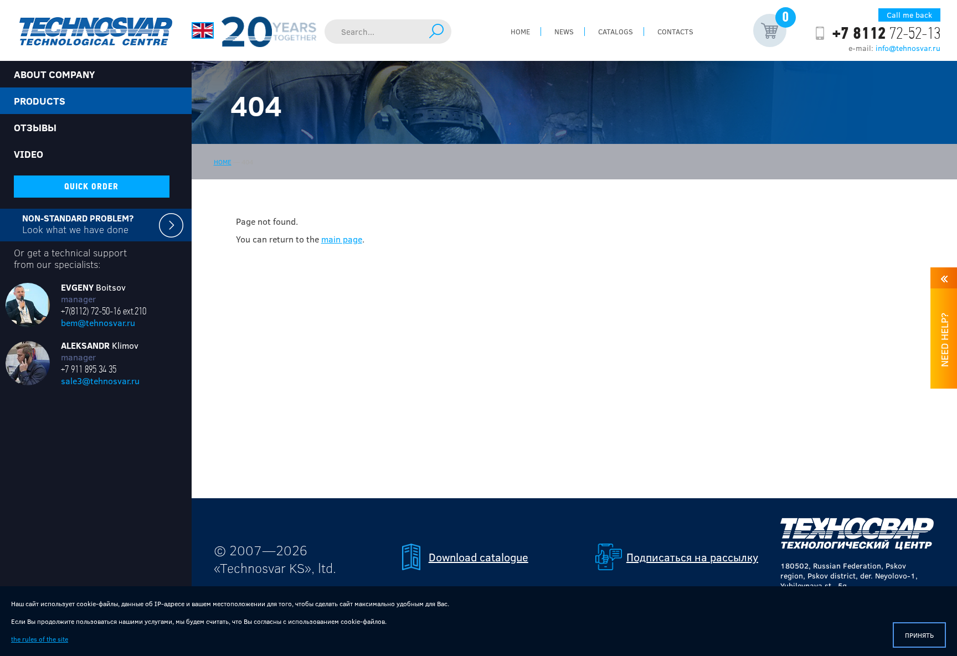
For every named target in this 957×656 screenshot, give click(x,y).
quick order (91, 186)
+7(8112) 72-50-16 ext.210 (103, 311)
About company (54, 74)
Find (436, 31)
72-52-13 (886, 33)
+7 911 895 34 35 (88, 369)
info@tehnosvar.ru (908, 48)
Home (520, 32)
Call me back (909, 14)
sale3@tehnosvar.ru (100, 380)
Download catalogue (478, 556)
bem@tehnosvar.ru (98, 322)
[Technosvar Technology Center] (96, 30)
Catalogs (615, 32)
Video (28, 154)
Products (39, 100)
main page (341, 239)
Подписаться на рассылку (692, 556)
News (564, 32)
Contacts (675, 32)
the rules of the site (39, 638)
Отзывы (35, 127)
